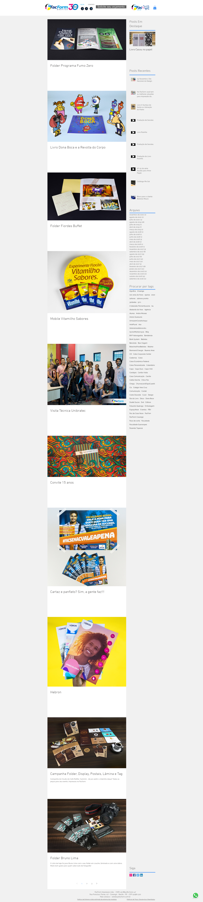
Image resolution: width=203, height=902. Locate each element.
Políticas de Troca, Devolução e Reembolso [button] (141, 899)
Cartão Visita (143, 372)
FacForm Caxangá (136, 417)
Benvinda (133, 343)
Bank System (134, 339)
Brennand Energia (136, 350)
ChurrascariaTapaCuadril (145, 384)
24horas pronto (142, 298)
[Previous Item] (133, 39)
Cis (130, 387)
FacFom (148, 413)
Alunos (132, 313)
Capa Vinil (148, 369)
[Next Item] (151, 39)
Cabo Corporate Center (142, 354)
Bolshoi (150, 347)
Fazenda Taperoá (136, 428)
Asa (140, 324)
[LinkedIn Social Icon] (141, 875)
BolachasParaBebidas (137, 347)
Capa (131, 369)
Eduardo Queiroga (136, 406)
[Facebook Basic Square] (134, 875)
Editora (148, 402)
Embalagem (149, 406)
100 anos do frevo (136, 295)
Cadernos (133, 358)
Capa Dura (139, 369)
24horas (132, 298)
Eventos (143, 410)
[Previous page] (77, 883)
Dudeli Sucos (134, 402)
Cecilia (148, 376)
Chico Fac (145, 380)
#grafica (132, 291)
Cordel (144, 391)
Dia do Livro (134, 398)
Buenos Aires (149, 350)
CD (130, 354)
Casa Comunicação (136, 376)
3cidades (132, 302)
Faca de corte (134, 421)
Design (150, 395)
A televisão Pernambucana (139, 306)
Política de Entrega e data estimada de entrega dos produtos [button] (97, 899)
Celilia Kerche (134, 380)
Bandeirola (148, 335)
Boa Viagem (142, 343)
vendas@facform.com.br (121, 897)
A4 (152, 306)
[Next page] (97, 883)
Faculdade (145, 421)
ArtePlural (133, 324)
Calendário (150, 365)
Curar (144, 395)
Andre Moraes (141, 313)
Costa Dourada (135, 395)
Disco (142, 398)
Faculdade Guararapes (138, 424)
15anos (147, 295)
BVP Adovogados (136, 335)
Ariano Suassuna (135, 317)
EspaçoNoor (134, 410)
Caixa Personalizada (137, 365)
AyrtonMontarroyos (136, 332)
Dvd (142, 402)
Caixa (140, 358)
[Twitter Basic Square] (138, 875)
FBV (149, 410)
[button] (154, 7)
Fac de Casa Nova (136, 413)
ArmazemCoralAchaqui (138, 321)
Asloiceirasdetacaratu (137, 328)
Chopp (132, 384)
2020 (153, 295)
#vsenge (140, 291)
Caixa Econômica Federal (139, 361)
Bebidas (144, 339)
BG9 (147, 332)
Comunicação (134, 391)
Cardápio (133, 372)
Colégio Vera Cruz (140, 387)
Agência (147, 310)
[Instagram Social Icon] (130, 875)
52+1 (139, 302)
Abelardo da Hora (136, 310)
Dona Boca (150, 398)
